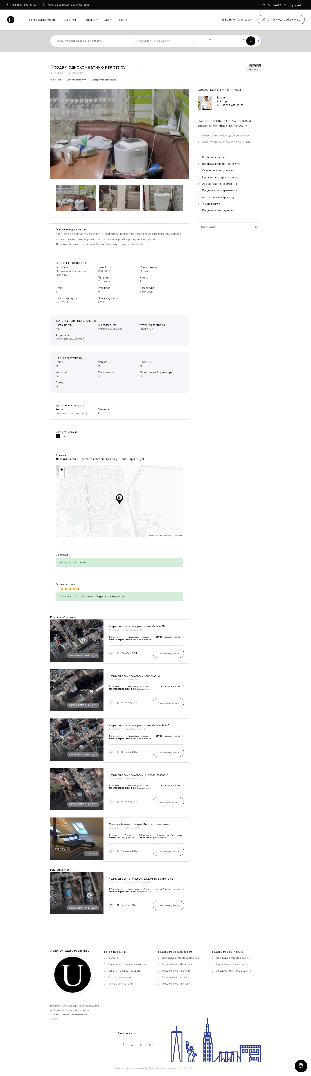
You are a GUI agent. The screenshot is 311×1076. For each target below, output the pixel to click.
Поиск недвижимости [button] (42, 20)
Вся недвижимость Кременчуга (221, 164)
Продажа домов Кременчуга (219, 190)
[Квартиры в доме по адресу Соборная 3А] (119, 691)
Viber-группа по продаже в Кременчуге (226, 142)
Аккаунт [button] (122, 20)
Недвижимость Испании (176, 983)
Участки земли (211, 204)
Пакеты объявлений (120, 977)
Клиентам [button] (70, 20)
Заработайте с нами (120, 983)
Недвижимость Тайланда (177, 977)
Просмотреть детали (168, 653)
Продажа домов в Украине (232, 964)
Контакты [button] (89, 20)
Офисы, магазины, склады (217, 170)
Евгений (221, 97)
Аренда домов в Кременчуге (219, 197)
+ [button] (61, 469)
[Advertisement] (229, 264)
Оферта (113, 958)
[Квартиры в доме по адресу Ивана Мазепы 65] (119, 641)
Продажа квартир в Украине (233, 970)
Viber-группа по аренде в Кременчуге (225, 135)
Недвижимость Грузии (176, 970)
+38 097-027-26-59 (232, 105)
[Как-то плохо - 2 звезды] (66, 589)
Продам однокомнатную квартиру (88, 67)
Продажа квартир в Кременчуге (221, 177)
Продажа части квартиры (217, 210)
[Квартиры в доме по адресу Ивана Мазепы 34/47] (119, 740)
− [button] (61, 475)
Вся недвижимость (213, 157)
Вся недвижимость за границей (181, 958)
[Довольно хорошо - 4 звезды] (74, 589)
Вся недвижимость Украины (233, 958)
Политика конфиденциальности (127, 964)
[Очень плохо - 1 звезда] (62, 589)
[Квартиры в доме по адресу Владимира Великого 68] (119, 894)
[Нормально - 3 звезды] (70, 589)
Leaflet (151, 535)
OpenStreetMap (164, 535)
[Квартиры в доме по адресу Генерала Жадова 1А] (119, 790)
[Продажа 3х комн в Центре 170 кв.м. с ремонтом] (119, 839)
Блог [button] (106, 20)
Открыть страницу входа (110, 596)
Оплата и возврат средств (124, 970)
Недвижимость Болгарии (177, 964)
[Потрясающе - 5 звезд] (78, 589)
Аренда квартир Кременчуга (219, 184)
